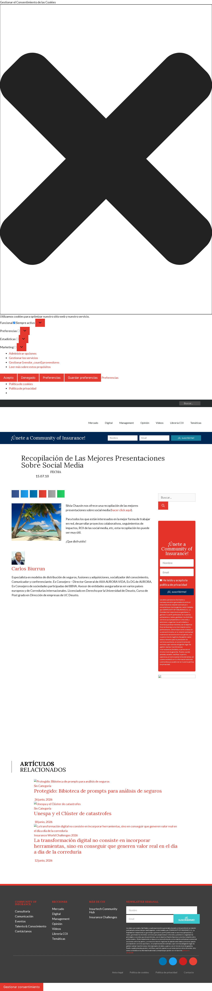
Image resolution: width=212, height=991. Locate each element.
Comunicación (24, 916)
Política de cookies (21, 384)
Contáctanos (23, 931)
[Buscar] (163, 506)
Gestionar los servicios (23, 358)
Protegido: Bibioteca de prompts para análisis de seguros (98, 791)
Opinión (144, 422)
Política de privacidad (22, 388)
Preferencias (51, 377)
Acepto (8, 377)
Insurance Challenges (103, 917)
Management (126, 422)
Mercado (93, 422)
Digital (109, 422)
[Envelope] (175, 403)
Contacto (189, 972)
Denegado (28, 377)
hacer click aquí (121, 510)
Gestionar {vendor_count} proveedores (34, 362)
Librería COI (177, 422)
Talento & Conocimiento (30, 926)
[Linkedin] (153, 403)
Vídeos (159, 422)
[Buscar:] (176, 497)
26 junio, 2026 (43, 799)
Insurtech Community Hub (103, 910)
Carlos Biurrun (28, 569)
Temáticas (195, 422)
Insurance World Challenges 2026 (56, 835)
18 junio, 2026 (43, 822)
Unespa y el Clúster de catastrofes (72, 813)
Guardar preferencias (83, 377)
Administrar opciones (22, 353)
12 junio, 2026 (43, 860)
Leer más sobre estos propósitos (30, 367)
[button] (106, 159)
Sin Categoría (42, 786)
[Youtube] (168, 403)
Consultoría (22, 911)
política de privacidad (173, 584)
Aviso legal (117, 972)
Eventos (20, 921)
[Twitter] (160, 403)
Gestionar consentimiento (21, 987)
